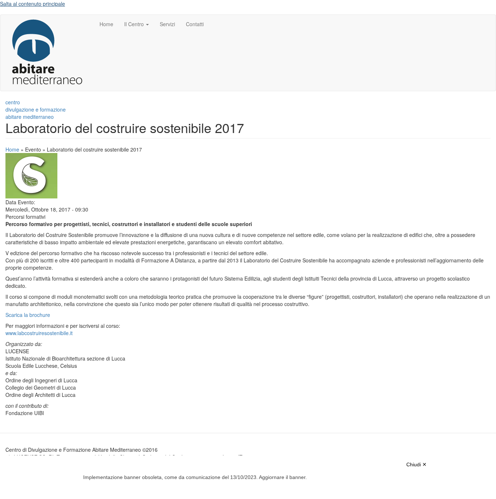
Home (106, 24)
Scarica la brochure (27, 314)
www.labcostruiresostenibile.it (39, 333)
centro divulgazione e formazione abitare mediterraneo (35, 109)
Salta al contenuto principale (32, 3)
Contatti (195, 24)
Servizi (167, 24)
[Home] (50, 53)
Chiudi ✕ (416, 464)
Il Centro (134, 24)
